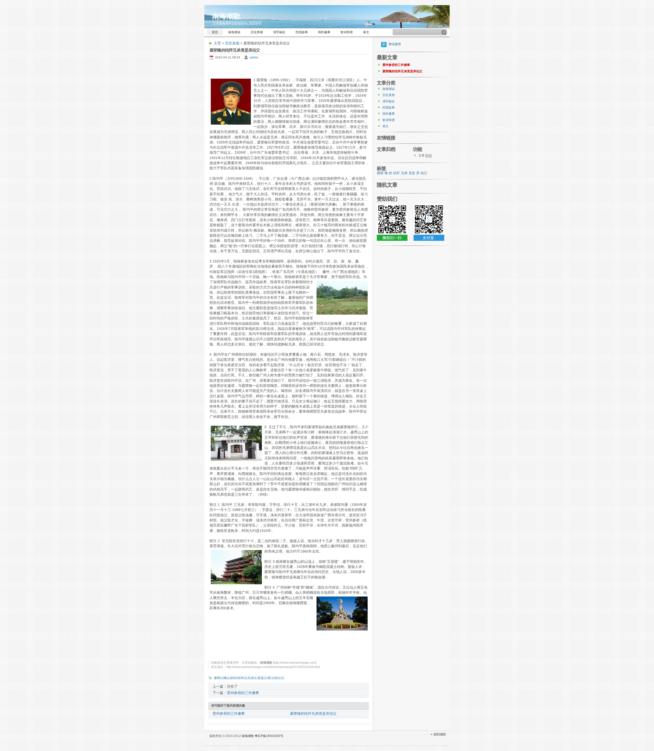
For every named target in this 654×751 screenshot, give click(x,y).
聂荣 (380, 173)
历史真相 (257, 32)
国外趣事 (324, 32)
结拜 (396, 173)
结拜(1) (243, 678)
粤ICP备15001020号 (269, 736)
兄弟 (404, 173)
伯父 (424, 173)
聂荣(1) (219, 678)
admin (254, 57)
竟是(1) (262, 678)
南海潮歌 (226, 16)
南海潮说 (234, 32)
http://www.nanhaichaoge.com (295, 662)
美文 (366, 32)
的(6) (234, 678)
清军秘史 (279, 32)
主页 (217, 43)
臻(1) (227, 678)
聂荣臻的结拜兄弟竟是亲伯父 (313, 713)
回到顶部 (440, 734)
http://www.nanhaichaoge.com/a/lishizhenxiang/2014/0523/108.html (273, 667)
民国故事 (302, 32)
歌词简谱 (347, 32)
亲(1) (270, 678)
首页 (215, 32)
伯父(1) (279, 678)
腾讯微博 (395, 44)
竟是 (411, 173)
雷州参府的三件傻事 (243, 693)
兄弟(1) (253, 678)
